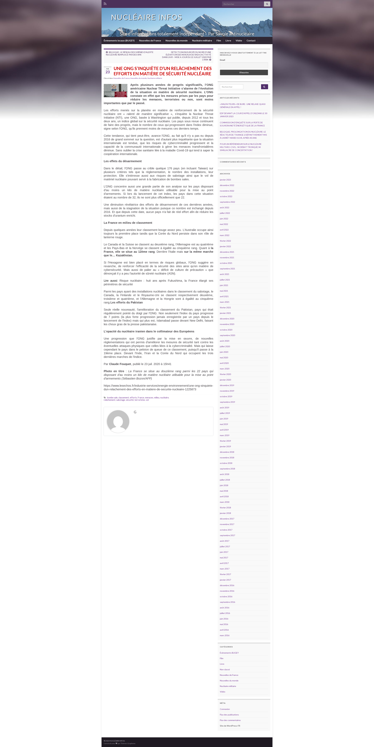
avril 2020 (224, 363)
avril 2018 (224, 496)
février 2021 (225, 307)
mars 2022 (224, 235)
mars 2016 (224, 635)
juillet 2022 (225, 213)
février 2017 (225, 574)
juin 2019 (224, 418)
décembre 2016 (227, 585)
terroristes (140, 400)
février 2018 (225, 507)
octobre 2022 (226, 196)
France (141, 397)
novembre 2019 (227, 391)
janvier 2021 (225, 313)
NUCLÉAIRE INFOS (146, 17)
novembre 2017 (227, 524)
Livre (228, 40)
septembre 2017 (227, 535)
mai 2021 (224, 291)
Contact (251, 40)
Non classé (225, 669)
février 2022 (225, 241)
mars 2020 (224, 368)
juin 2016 (224, 618)
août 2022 (224, 207)
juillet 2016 (225, 613)
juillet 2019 (225, 413)
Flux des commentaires (230, 720)
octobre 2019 (226, 396)
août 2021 (224, 274)
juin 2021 (224, 285)
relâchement (109, 400)
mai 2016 (224, 624)
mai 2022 (224, 224)
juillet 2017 (225, 546)
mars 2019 (224, 435)
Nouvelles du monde (177, 40)
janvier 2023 (225, 179)
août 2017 (224, 541)
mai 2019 (224, 424)
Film (219, 40)
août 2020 (224, 341)
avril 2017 (224, 563)
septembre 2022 (227, 202)
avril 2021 (224, 296)
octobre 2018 (226, 463)
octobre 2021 (226, 263)
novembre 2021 (227, 257)
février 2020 (225, 374)
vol (147, 400)
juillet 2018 (225, 480)
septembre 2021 (227, 268)
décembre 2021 (227, 252)
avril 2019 (224, 429)
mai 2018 (224, 491)
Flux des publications (229, 714)
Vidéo (239, 40)
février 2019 (225, 441)
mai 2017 (224, 557)
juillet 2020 (225, 346)
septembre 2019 (227, 402)
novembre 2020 (227, 324)
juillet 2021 (225, 279)
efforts (133, 397)
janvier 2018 (225, 513)
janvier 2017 (225, 580)
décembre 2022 (227, 185)
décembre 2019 (227, 385)
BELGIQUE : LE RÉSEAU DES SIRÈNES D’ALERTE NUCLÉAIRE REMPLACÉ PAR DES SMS (129, 53)
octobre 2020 (226, 329)
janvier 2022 (225, 246)
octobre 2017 (226, 530)
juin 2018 (224, 485)
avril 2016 (224, 630)
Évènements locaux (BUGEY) (119, 40)
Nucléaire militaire (202, 40)
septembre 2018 (227, 468)
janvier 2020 (225, 379)
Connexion (225, 709)
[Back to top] (367, 740)
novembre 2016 (227, 591)
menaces (149, 397)
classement (123, 397)
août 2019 (224, 407)
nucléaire (164, 397)
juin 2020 (224, 352)
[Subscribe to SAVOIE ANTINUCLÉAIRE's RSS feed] (105, 3)
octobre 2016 (226, 596)
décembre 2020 (227, 318)
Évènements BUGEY (229, 653)
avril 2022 (224, 229)
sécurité (130, 400)
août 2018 (224, 474)
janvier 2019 (225, 446)
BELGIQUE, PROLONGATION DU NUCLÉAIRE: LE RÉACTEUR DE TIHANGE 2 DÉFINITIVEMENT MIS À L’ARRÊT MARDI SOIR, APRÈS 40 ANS (243, 134)
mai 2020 (224, 357)
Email (222, 60)
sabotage (120, 400)
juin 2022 (224, 218)
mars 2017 (224, 568)
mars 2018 (224, 502)
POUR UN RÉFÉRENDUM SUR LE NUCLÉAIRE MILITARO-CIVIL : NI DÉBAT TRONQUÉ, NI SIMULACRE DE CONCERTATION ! (241, 147)
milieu (156, 397)
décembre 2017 (227, 518)
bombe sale (112, 397)
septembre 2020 (227, 335)
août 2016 (224, 607)
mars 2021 (224, 302)
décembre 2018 (227, 452)
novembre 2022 (227, 191)
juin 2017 (224, 552)
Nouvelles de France (150, 40)
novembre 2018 (227, 457)
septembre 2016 (227, 602)
